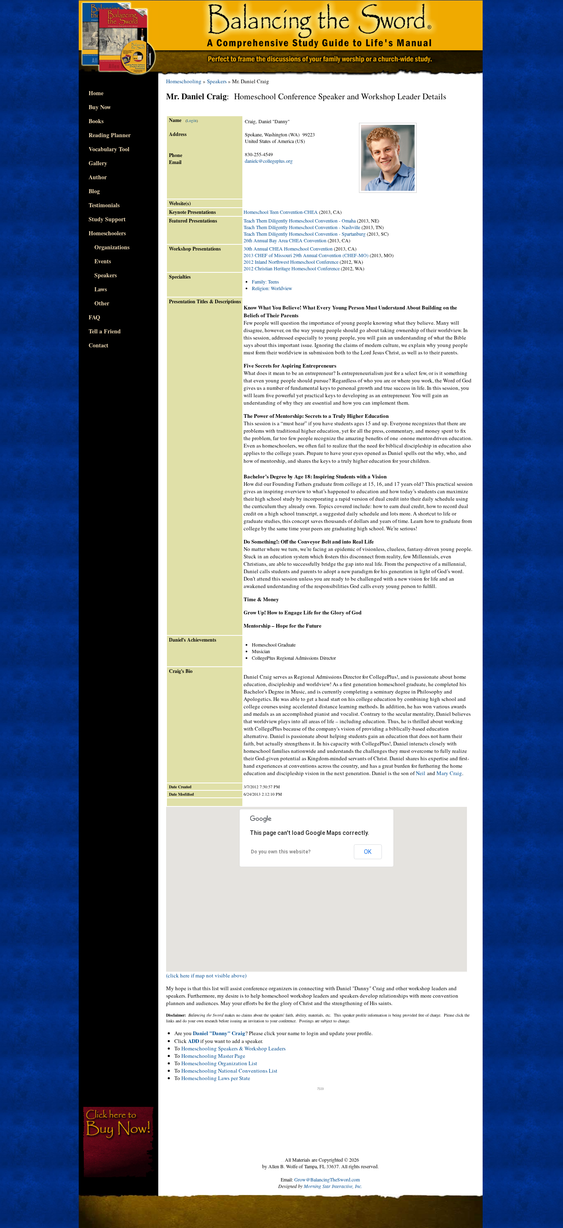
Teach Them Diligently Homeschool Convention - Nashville (302, 227)
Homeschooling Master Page (213, 1055)
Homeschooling (184, 81)
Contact (98, 345)
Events (100, 261)
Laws (98, 289)
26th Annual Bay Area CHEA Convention (285, 240)
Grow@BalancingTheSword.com (327, 1179)
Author (98, 177)
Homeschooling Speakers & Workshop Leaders (233, 1048)
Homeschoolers (107, 233)
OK (367, 851)
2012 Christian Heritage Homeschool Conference (292, 268)
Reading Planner (110, 135)
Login (192, 120)
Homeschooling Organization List (219, 1063)
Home (96, 93)
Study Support (107, 219)
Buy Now (100, 107)
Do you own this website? (281, 852)
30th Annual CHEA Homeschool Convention (288, 248)
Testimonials (104, 205)
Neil (420, 773)
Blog (94, 191)
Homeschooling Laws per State (215, 1078)
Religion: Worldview (272, 288)
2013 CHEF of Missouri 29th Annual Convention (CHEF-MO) (306, 255)
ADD (193, 1041)
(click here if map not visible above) (206, 975)
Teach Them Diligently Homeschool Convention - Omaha (300, 220)
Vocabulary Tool (109, 149)
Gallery (98, 163)
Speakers (103, 275)
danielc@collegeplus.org (269, 160)
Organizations (109, 247)
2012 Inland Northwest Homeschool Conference (291, 261)
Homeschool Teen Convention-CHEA (281, 212)
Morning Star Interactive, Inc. (333, 1186)
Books (96, 121)
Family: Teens (265, 281)
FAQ (94, 317)
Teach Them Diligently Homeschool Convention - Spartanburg (305, 233)
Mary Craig (449, 773)
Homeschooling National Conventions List (229, 1070)
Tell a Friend (105, 331)
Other (99, 303)
